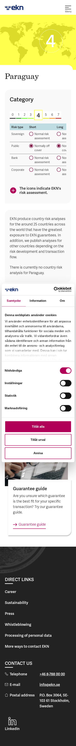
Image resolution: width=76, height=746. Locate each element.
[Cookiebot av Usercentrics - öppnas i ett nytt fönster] (54, 289)
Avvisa (38, 453)
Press (9, 613)
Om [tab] (62, 300)
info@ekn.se (50, 684)
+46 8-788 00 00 (52, 674)
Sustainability (16, 602)
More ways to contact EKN (27, 646)
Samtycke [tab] (14, 300)
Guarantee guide (32, 524)
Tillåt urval (38, 439)
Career (10, 591)
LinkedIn (12, 728)
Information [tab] (38, 300)
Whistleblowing (18, 624)
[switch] (65, 383)
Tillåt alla (38, 426)
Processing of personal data (28, 635)
